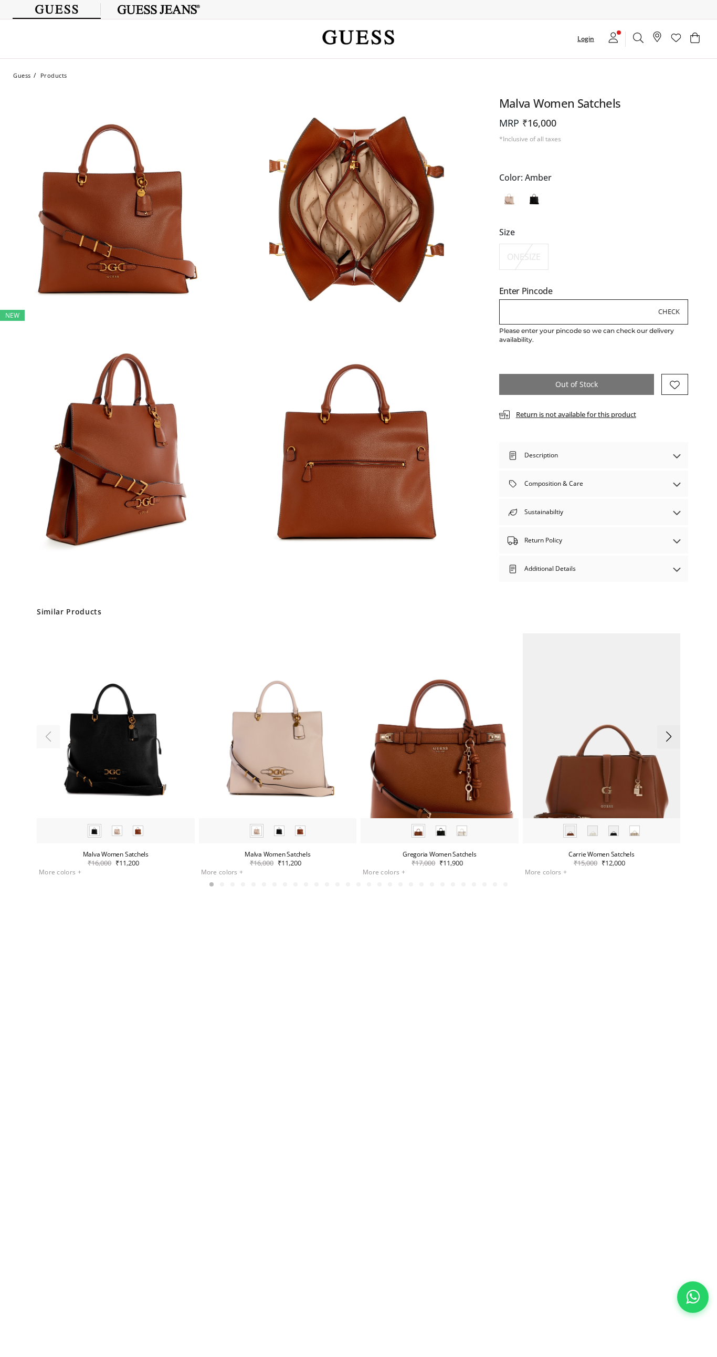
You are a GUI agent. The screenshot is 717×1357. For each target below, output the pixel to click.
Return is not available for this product (576, 414)
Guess (22, 75)
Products (53, 75)
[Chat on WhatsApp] (693, 1297)
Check (669, 311)
